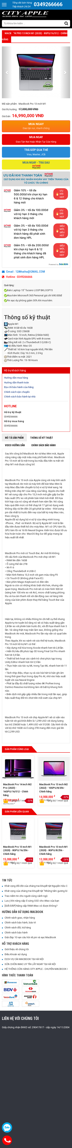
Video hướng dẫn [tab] (15, 445)
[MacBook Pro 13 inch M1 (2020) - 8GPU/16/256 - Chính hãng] (18, 831)
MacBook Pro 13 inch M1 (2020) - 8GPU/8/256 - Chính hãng (53, 850)
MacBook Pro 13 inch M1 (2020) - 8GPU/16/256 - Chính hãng (17, 850)
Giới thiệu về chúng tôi (16, 949)
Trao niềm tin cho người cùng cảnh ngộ (25, 895)
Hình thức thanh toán (17, 975)
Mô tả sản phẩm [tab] (14, 437)
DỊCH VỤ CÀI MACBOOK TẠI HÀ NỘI (23, 959)
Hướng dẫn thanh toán (16, 382)
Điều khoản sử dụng (15, 954)
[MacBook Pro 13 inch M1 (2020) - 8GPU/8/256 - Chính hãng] (54, 831)
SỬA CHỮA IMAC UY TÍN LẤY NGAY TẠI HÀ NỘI (29, 964)
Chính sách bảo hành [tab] (43, 445)
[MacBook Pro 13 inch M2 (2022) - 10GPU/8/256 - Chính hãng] (54, 769)
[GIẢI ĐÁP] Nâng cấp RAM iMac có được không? (30, 905)
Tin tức (7, 880)
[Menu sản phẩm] (4, 6)
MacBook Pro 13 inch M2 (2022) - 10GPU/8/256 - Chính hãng (53, 788)
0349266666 (48, 4)
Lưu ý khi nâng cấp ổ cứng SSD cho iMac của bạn (31, 900)
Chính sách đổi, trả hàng (17, 927)
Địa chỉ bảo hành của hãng (19, 387)
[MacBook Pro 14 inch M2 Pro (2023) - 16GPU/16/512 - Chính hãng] (18, 769)
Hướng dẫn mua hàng (16, 377)
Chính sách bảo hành (15, 932)
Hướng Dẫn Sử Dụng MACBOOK (22, 911)
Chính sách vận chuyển (17, 392)
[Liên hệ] (7, 1140)
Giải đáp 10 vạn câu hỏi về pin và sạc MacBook (29, 937)
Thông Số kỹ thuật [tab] (41, 437)
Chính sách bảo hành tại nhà (19, 396)
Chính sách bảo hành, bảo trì (19, 922)
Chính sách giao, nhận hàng (19, 917)
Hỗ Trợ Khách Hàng (15, 943)
